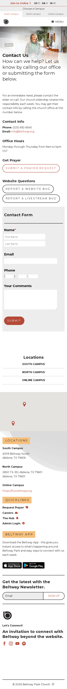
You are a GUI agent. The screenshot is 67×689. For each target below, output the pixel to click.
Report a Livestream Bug (31, 198)
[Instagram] (11, 644)
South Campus (11, 14)
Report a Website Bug (28, 188)
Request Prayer (13, 507)
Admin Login (11, 523)
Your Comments (18, 286)
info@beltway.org (22, 131)
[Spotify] (24, 644)
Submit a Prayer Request (31, 168)
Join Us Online (19, 3)
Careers (7, 512)
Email (9, 254)
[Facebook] (4, 644)
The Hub (8, 518)
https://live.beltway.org (17, 490)
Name (10, 230)
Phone (9, 270)
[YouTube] (17, 644)
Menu (59, 21)
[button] (13, 423)
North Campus (33, 14)
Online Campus (55, 14)
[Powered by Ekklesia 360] (53, 684)
